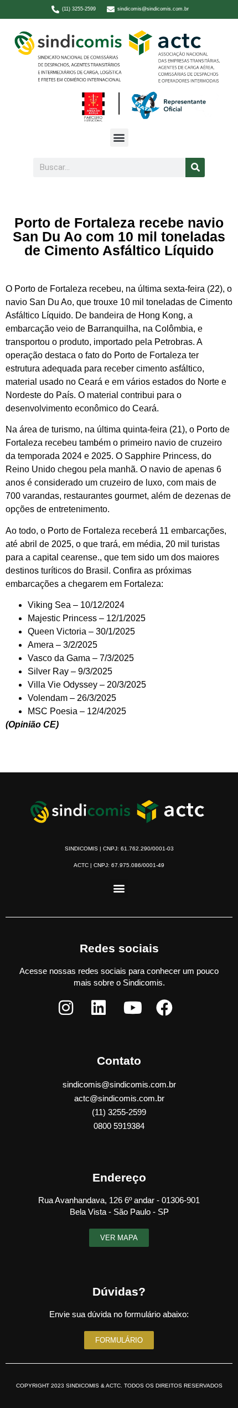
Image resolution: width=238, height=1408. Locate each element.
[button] (119, 137)
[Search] (195, 167)
